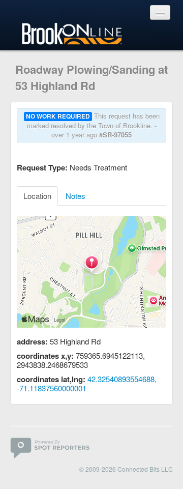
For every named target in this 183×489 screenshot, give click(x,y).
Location (37, 195)
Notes (75, 195)
